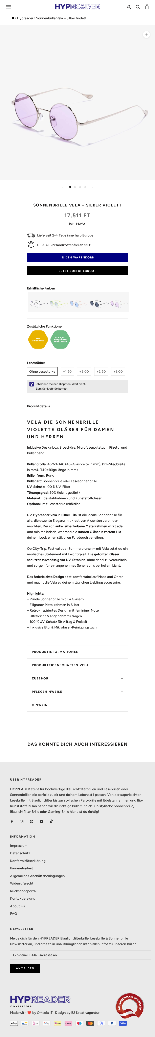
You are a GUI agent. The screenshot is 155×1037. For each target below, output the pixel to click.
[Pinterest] (31, 821)
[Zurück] (62, 187)
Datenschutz (20, 853)
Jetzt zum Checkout (77, 271)
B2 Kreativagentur (85, 1013)
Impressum (18, 846)
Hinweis (39, 705)
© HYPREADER (21, 1006)
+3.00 (118, 371)
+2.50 (101, 371)
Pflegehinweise (47, 692)
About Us (17, 906)
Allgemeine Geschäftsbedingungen (37, 876)
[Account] (129, 7)
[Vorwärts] (92, 187)
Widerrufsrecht (22, 883)
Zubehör (40, 678)
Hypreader (25, 18)
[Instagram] (21, 821)
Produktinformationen (55, 652)
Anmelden (25, 968)
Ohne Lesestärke (42, 371)
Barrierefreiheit (21, 868)
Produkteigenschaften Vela (60, 665)
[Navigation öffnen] (8, 6)
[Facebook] (12, 821)
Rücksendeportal (23, 891)
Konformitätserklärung (28, 861)
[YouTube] (41, 821)
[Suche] (138, 7)
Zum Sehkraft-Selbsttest (51, 388)
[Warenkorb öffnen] (147, 6)
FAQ (13, 914)
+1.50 (67, 371)
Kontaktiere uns (22, 898)
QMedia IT (45, 1013)
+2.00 (84, 371)
